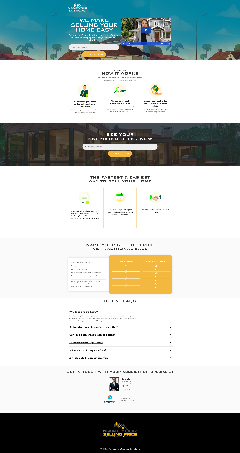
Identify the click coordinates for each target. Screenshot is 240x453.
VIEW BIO (128, 390)
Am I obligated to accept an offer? (88, 358)
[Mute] (162, 43)
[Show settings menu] (165, 43)
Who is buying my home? (83, 312)
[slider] (144, 43)
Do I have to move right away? (86, 342)
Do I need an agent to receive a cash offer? (93, 327)
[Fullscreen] (169, 43)
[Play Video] (123, 43)
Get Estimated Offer (94, 54)
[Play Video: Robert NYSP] (146, 30)
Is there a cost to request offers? (87, 350)
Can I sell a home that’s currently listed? (92, 334)
